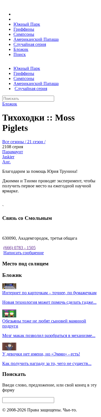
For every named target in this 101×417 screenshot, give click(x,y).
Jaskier (8, 156)
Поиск (19, 54)
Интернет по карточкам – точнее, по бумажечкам (49, 292)
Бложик (20, 49)
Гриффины (23, 29)
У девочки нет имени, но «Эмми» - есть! (41, 354)
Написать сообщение (23, 252)
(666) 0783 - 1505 (19, 247)
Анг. (6, 161)
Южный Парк (26, 24)
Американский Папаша (36, 39)
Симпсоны (23, 34)
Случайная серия (29, 44)
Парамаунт (12, 151)
